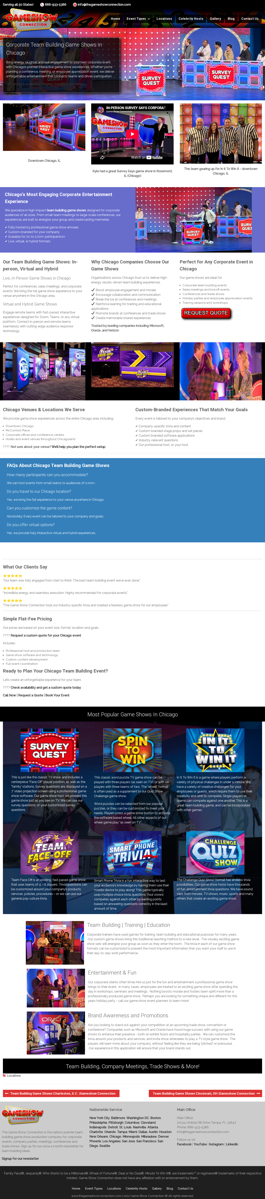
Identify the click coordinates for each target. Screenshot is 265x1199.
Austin (153, 1132)
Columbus (132, 1122)
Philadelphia (98, 1122)
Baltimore (118, 1118)
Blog (231, 19)
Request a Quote (30, 695)
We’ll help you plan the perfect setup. (79, 447)
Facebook (184, 1144)
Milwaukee (149, 1136)
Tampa (122, 1132)
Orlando (110, 1132)
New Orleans (98, 1136)
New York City (99, 1118)
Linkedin (232, 1144)
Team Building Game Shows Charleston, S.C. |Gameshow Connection (62, 1093)
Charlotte (96, 1132)
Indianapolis (98, 1127)
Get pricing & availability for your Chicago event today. (45, 84)
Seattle (105, 1146)
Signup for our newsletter (20, 1158)
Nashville (139, 1127)
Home (115, 19)
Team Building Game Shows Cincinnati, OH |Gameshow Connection (204, 1093)
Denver (163, 1136)
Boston (155, 1118)
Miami (133, 1132)
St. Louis (125, 1127)
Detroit (113, 1127)
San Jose (128, 1141)
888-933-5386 (55, 4)
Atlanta (152, 1127)
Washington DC (137, 1118)
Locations (164, 19)
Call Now (9, 695)
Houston (165, 1132)
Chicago (115, 1136)
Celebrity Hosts (191, 19)
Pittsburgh (115, 1122)
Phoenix (95, 1141)
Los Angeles (111, 1141)
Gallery (215, 19)
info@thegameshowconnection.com (104, 4)
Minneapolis (131, 1136)
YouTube (200, 1144)
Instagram (216, 1144)
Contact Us (250, 19)
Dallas (143, 1132)
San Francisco (146, 1141)
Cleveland (148, 1122)
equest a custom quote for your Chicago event (47, 635)
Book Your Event (57, 695)
